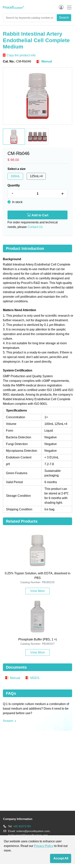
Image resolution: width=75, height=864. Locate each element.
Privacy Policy (43, 846)
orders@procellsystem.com (33, 831)
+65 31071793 (22, 826)
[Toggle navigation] (68, 7)
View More (37, 591)
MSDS (34, 678)
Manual (46, 61)
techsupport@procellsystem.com (28, 835)
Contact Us (35, 227)
